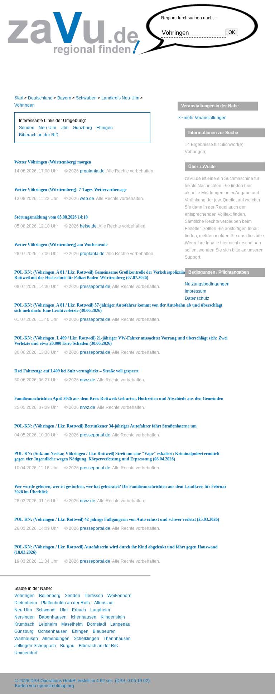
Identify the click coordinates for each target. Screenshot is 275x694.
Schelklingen (86, 638)
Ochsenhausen (53, 631)
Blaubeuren (104, 631)
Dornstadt (96, 624)
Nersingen (24, 617)
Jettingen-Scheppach (35, 645)
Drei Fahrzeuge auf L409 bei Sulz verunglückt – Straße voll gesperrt (76, 370)
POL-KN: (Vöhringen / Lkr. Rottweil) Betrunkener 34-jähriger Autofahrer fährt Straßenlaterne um (105, 426)
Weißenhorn (119, 595)
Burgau (67, 645)
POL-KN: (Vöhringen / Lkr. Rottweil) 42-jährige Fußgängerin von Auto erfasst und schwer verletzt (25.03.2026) (116, 519)
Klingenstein (113, 617)
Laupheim (100, 609)
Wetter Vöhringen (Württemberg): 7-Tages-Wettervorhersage (70, 189)
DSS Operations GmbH (53, 680)
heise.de (88, 226)
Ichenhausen (83, 617)
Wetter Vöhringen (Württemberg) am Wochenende (60, 244)
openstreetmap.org (55, 685)
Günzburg (82, 127)
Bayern (64, 98)
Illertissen (94, 595)
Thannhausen (117, 638)
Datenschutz (197, 298)
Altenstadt (104, 602)
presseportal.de (95, 286)
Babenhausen (53, 617)
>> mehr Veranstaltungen (202, 117)
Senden (26, 127)
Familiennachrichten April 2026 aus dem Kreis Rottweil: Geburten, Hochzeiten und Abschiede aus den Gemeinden (118, 398)
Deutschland (40, 98)
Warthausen (26, 638)
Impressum (195, 291)
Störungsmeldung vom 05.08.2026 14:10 (51, 217)
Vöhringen (24, 105)
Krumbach (24, 624)
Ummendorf (25, 652)
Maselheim (72, 624)
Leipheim (48, 624)
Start (18, 98)
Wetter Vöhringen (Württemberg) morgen (52, 162)
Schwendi (46, 609)
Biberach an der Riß (38, 134)
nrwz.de (87, 379)
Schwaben (86, 98)
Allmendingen (55, 638)
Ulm (64, 127)
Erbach (79, 609)
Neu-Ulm (47, 127)
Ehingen (104, 127)
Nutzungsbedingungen (207, 284)
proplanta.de (92, 171)
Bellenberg (50, 595)
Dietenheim (25, 602)
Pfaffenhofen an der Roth (65, 602)
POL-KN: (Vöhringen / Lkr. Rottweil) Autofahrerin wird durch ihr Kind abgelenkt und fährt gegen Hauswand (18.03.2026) (116, 549)
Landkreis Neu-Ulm (120, 98)
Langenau (120, 624)
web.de (87, 198)
